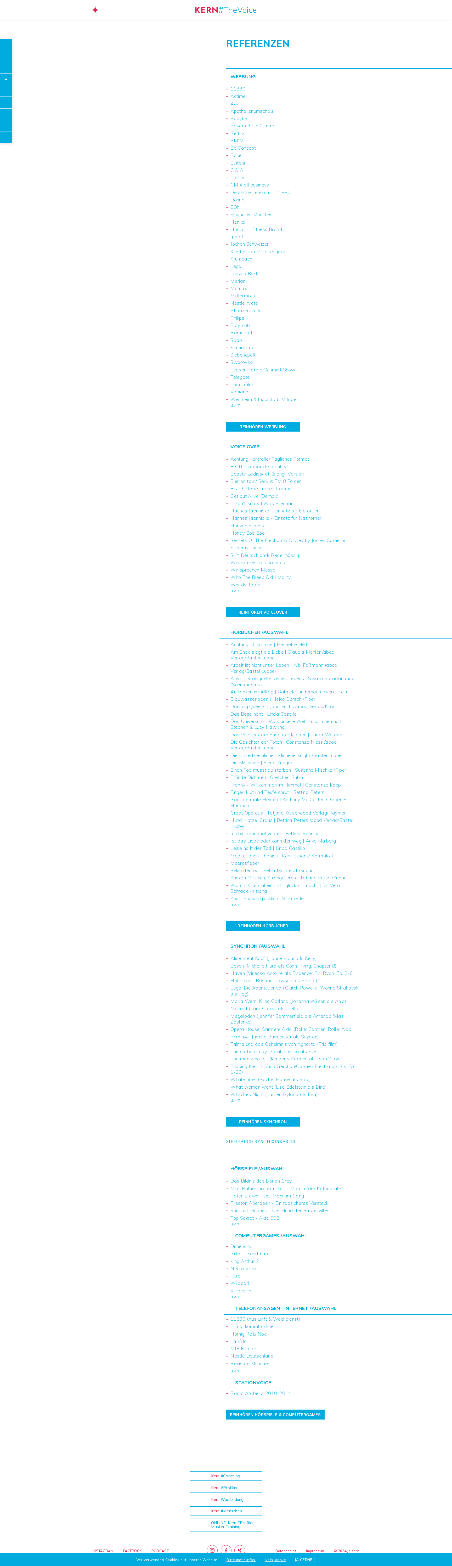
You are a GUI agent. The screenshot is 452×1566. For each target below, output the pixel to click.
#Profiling (225, 1487)
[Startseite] (206, 10)
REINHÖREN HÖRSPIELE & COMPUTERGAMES (275, 1414)
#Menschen (226, 1510)
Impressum (315, 1551)
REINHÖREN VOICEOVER (263, 611)
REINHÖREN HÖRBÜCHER (263, 925)
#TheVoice (238, 10)
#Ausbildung (227, 1499)
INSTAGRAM (103, 1551)
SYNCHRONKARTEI (275, 1142)
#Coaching (225, 1475)
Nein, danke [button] (275, 1560)
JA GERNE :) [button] (305, 1560)
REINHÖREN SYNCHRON (263, 1121)
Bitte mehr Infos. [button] (241, 1560)
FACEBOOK (132, 1551)
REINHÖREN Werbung (263, 426)
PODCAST (160, 1551)
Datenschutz (286, 1551)
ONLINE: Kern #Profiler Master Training (232, 1524)
